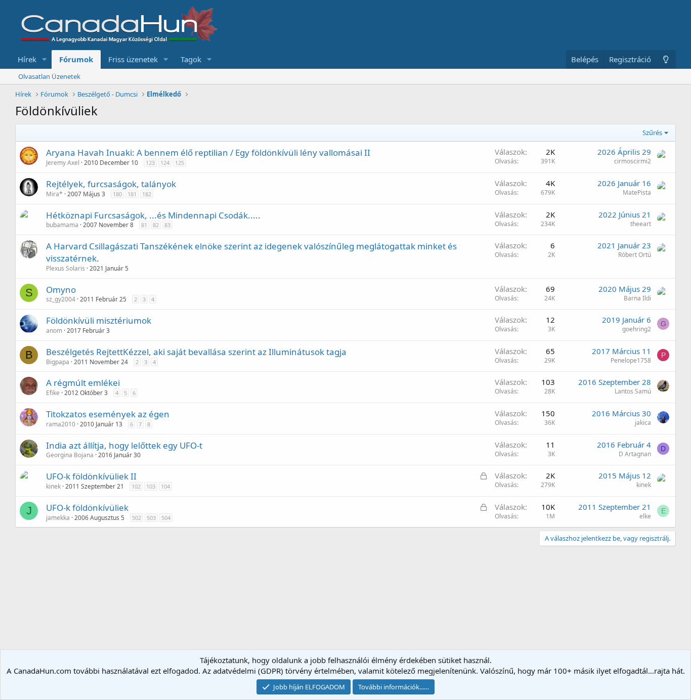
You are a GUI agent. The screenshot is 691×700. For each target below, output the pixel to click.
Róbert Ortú (634, 254)
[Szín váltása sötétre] (666, 59)
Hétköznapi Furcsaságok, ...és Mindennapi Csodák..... (153, 215)
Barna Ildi (637, 298)
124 (164, 162)
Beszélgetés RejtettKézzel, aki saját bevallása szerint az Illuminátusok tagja (196, 352)
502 (136, 517)
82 (156, 225)
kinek (53, 486)
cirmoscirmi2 (632, 161)
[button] (44, 59)
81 (144, 225)
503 (151, 517)
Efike (53, 392)
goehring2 (636, 329)
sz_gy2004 (60, 299)
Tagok (191, 59)
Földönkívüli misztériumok (98, 320)
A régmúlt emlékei (83, 382)
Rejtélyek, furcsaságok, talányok (111, 184)
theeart (640, 224)
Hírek (27, 59)
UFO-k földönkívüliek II (91, 476)
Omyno (61, 289)
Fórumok (76, 59)
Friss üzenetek (133, 59)
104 (165, 486)
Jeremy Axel (62, 162)
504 (165, 517)
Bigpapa (57, 362)
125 (179, 162)
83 (167, 225)
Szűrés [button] (652, 132)
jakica (643, 422)
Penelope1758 (631, 360)
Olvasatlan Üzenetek (49, 76)
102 (136, 486)
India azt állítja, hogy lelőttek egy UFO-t (124, 445)
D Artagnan (635, 454)
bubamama (62, 225)
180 (117, 194)
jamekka (58, 517)
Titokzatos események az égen (107, 414)
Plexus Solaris (65, 268)
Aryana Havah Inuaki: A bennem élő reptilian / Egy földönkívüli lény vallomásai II (208, 152)
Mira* (54, 194)
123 (150, 162)
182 (146, 194)
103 (150, 486)
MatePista (637, 192)
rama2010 (60, 424)
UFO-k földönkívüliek (87, 507)
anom (54, 330)
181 (132, 194)
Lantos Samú (633, 391)
